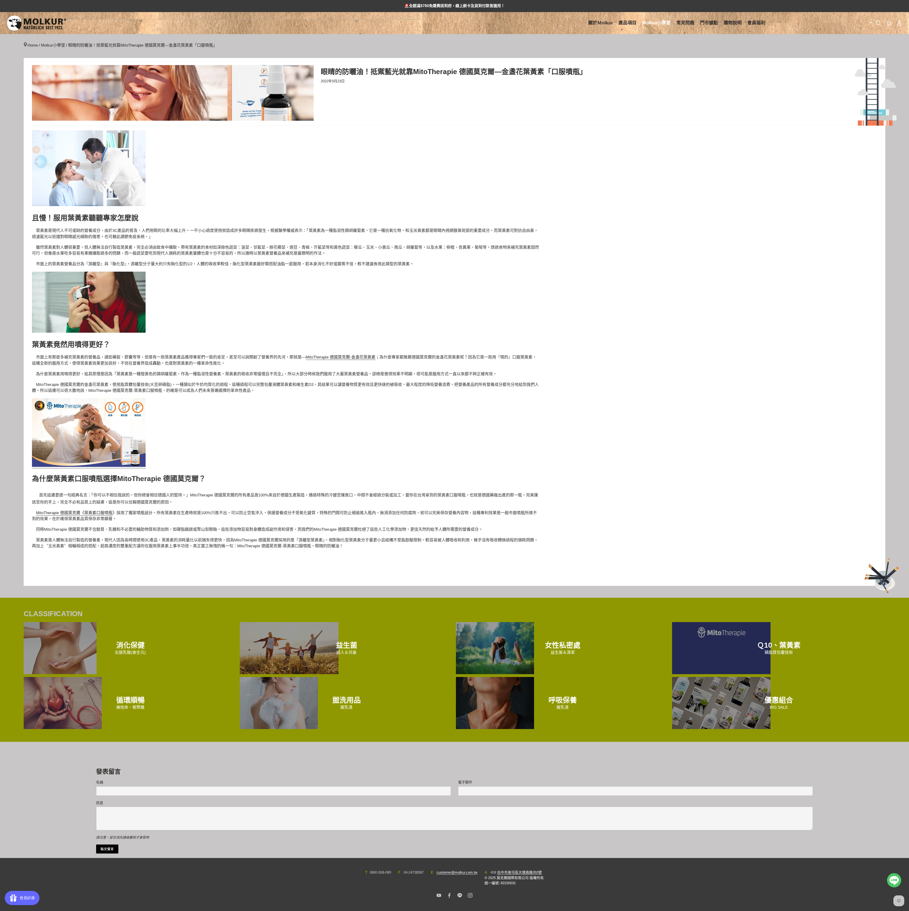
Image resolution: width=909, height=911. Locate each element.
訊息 (99, 803)
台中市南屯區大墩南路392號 (519, 872)
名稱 (99, 782)
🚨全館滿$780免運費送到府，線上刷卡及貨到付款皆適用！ (454, 6)
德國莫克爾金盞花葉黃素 (340, 357)
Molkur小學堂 (53, 45)
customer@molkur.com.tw (457, 872)
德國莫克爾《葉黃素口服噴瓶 (74, 513)
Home (32, 45)
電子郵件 (465, 782)
